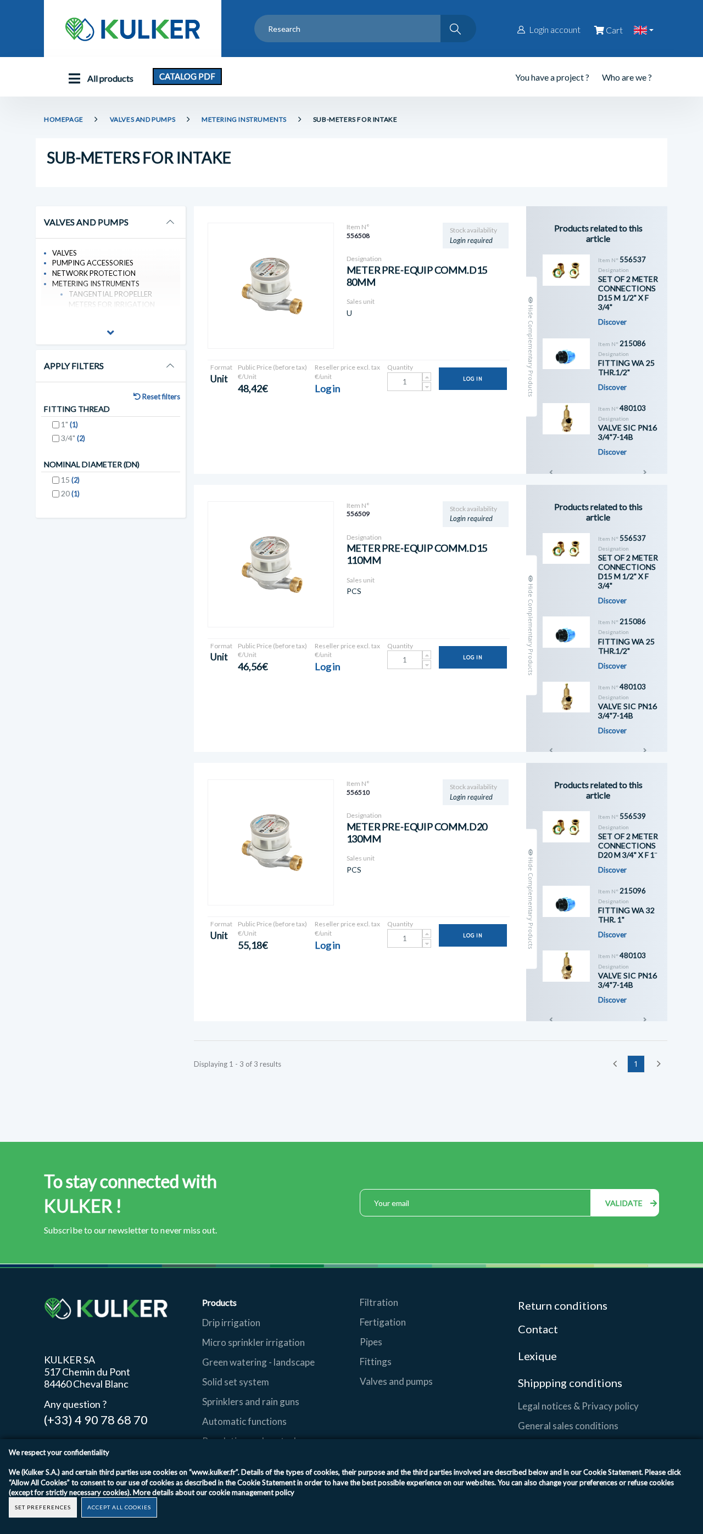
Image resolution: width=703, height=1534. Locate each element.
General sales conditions (568, 1425)
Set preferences (43, 1507)
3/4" (73, 438)
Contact (538, 1328)
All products (109, 78)
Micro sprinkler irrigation (253, 1342)
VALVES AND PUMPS (143, 119)
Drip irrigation (231, 1322)
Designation (364, 258)
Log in (473, 379)
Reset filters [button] (160, 396)
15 (70, 479)
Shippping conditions (570, 1382)
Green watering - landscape (258, 1362)
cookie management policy (251, 1492)
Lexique (538, 1355)
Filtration (379, 1302)
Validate (625, 1203)
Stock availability (473, 230)
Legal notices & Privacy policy (578, 1406)
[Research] (458, 28)
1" (69, 424)
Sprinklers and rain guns (250, 1401)
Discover (612, 322)
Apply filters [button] (74, 366)
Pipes (371, 1342)
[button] (110, 334)
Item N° (358, 227)
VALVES (64, 252)
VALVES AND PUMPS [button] (86, 222)
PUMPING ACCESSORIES (92, 262)
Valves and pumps (396, 1381)
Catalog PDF (187, 76)
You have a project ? (552, 77)
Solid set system (235, 1382)
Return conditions (562, 1305)
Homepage (63, 119)
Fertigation (383, 1322)
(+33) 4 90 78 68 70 (96, 1419)
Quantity (400, 367)
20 (70, 493)
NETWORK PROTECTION (94, 273)
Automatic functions (244, 1421)
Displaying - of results (237, 1064)
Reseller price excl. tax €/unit (347, 372)
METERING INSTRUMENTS (244, 119)
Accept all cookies (119, 1507)
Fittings (376, 1361)
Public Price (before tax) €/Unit (272, 372)
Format (221, 367)
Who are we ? (627, 77)
